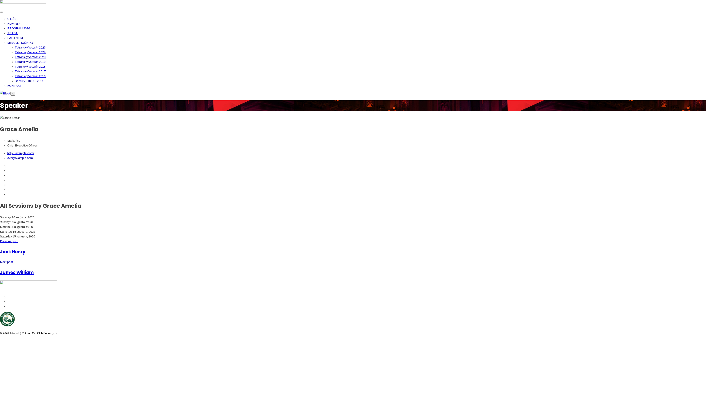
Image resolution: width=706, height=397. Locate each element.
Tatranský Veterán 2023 (30, 57)
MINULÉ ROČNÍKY (20, 42)
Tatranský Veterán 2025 (30, 47)
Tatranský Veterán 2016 (30, 76)
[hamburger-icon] (1, 12)
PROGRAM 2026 (18, 28)
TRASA (12, 33)
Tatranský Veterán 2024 (30, 52)
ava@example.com (20, 158)
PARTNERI (15, 38)
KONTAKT (14, 85)
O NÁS (12, 18)
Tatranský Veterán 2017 (30, 71)
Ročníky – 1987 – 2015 (29, 81)
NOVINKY (14, 23)
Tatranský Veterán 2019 (30, 61)
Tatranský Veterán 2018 (30, 66)
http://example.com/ (20, 153)
